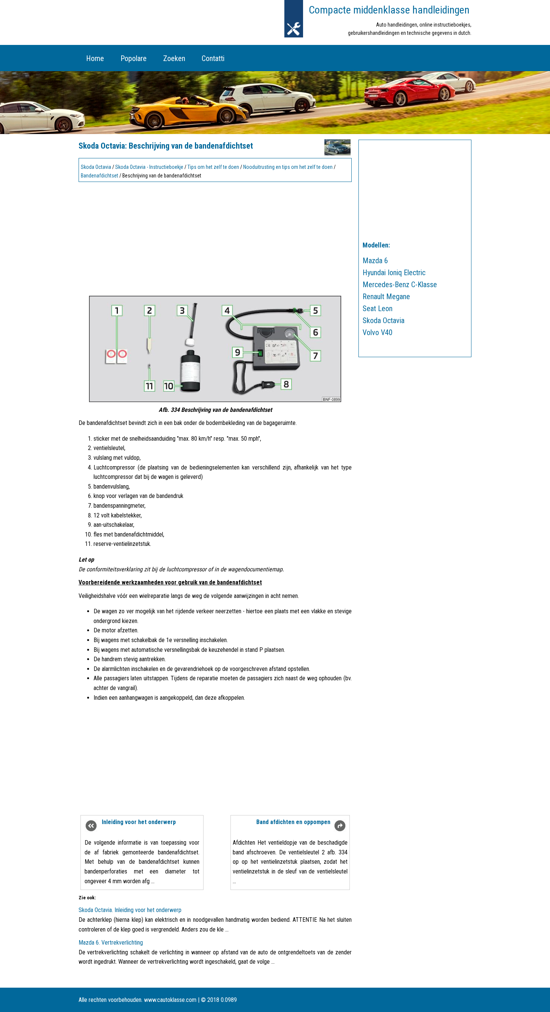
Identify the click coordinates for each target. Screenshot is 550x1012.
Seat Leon (377, 308)
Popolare (133, 58)
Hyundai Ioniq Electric (394, 272)
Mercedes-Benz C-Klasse (400, 284)
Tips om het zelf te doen (213, 167)
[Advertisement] (215, 237)
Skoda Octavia (96, 167)
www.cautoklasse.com (170, 999)
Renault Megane (386, 296)
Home (95, 58)
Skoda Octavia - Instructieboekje (149, 167)
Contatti (213, 58)
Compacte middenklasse (389, 10)
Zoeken (174, 58)
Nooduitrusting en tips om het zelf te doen (288, 167)
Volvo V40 (377, 332)
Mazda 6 (375, 260)
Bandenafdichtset (99, 176)
